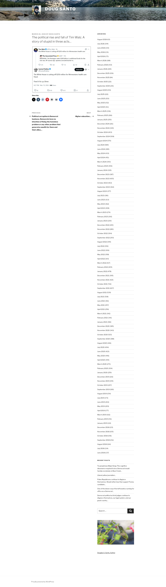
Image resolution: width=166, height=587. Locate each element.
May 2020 (101, 356)
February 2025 (102, 115)
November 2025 (103, 77)
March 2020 (101, 364)
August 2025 (102, 90)
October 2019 (102, 385)
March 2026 (101, 60)
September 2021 (103, 288)
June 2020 (101, 351)
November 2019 (103, 381)
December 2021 (103, 275)
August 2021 (102, 292)
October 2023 (102, 183)
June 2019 (101, 402)
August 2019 (102, 394)
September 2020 (103, 339)
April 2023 (101, 208)
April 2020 (101, 360)
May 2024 (101, 153)
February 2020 (102, 368)
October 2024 (102, 132)
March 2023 (101, 212)
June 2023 (101, 200)
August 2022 (102, 242)
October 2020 (102, 335)
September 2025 (103, 86)
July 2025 (100, 94)
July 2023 (100, 195)
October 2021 (102, 284)
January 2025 (102, 120)
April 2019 (101, 410)
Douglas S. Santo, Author (106, 553)
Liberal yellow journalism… (106, 475)
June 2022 (101, 250)
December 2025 (103, 73)
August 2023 (102, 191)
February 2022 (102, 267)
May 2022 (101, 254)
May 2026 (101, 52)
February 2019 (102, 419)
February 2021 (102, 318)
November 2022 (103, 229)
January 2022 (102, 271)
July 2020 (100, 347)
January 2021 (102, 322)
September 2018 (103, 440)
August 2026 (102, 39)
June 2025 (101, 98)
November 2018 (103, 432)
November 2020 (103, 330)
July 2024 (100, 145)
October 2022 (102, 233)
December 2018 (103, 427)
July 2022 (100, 246)
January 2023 (102, 221)
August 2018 (102, 444)
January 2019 (102, 423)
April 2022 (101, 259)
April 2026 (101, 56)
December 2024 (103, 124)
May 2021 (101, 305)
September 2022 (103, 238)
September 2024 (103, 136)
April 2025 (101, 107)
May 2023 (101, 204)
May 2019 (101, 406)
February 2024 (102, 166)
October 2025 (102, 82)
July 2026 (100, 44)
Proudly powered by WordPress (42, 582)
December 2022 (103, 225)
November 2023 (103, 179)
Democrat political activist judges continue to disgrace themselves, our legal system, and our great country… (114, 497)
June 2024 (101, 149)
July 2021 (100, 297)
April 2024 (101, 157)
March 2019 (101, 415)
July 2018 (100, 448)
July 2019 (100, 398)
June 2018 (101, 453)
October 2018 (102, 436)
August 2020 (102, 343)
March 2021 (101, 313)
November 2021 (103, 280)
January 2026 (102, 69)
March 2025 (101, 111)
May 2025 (101, 103)
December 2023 (103, 174)
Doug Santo (60, 8)
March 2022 (101, 263)
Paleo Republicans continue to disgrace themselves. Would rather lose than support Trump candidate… (115, 481)
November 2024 (103, 128)
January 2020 (102, 372)
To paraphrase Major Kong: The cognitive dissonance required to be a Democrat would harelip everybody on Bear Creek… (113, 468)
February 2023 (102, 217)
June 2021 (101, 301)
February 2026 (102, 65)
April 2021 (101, 309)
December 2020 (103, 326)
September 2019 (103, 389)
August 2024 (102, 141)
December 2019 (103, 377)
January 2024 (102, 170)
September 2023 (103, 187)
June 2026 (101, 48)
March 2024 (101, 162)
